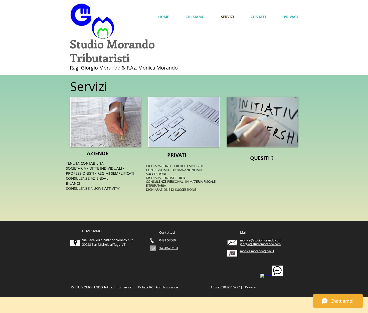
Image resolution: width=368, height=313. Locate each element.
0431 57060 (167, 240)
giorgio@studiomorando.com (260, 244)
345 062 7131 (168, 248)
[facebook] (265, 279)
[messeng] (277, 271)
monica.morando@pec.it (257, 251)
